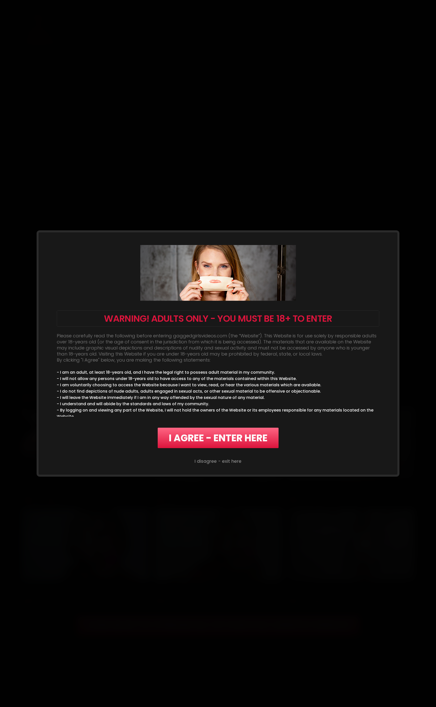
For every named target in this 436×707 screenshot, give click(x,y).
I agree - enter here (218, 438)
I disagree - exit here (218, 461)
